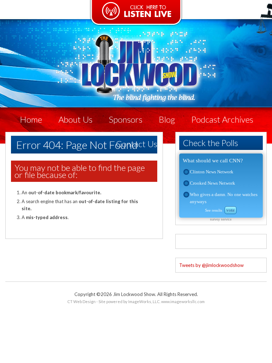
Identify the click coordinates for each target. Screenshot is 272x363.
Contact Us (136, 144)
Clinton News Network (211, 171)
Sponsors (125, 119)
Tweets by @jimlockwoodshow (211, 265)
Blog (167, 119)
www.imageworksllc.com (183, 301)
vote (230, 210)
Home (31, 119)
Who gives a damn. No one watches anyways (223, 198)
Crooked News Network (212, 183)
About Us (75, 119)
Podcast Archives (222, 119)
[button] (186, 171)
